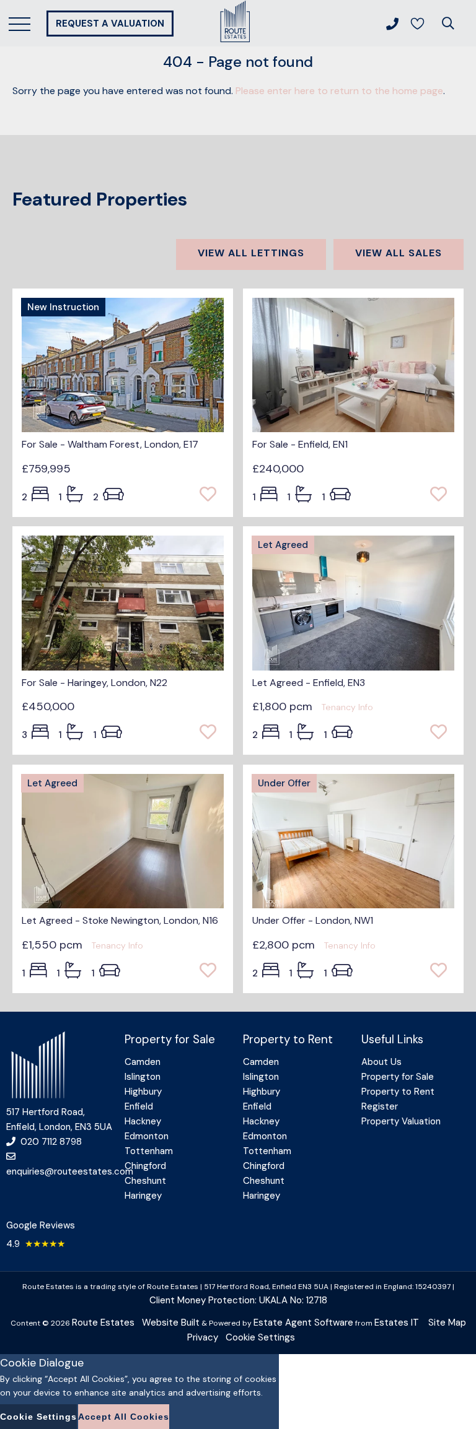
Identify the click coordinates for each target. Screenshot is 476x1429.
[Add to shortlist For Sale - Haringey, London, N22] (212, 732)
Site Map (447, 1322)
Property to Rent (397, 1091)
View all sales (398, 252)
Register (379, 1106)
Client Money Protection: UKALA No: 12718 (238, 1300)
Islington (143, 1077)
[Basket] (417, 23)
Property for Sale (397, 1077)
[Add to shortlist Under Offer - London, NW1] (442, 971)
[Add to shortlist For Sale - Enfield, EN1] (442, 495)
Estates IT (396, 1322)
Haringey (143, 1195)
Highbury (143, 1091)
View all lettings (251, 252)
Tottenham (149, 1151)
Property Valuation (401, 1121)
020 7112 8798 (51, 1142)
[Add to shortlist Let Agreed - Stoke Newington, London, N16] (212, 971)
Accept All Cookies (123, 1417)
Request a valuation (110, 23)
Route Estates (103, 1322)
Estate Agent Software (303, 1322)
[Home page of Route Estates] (235, 40)
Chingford (145, 1166)
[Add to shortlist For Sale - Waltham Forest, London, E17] (212, 495)
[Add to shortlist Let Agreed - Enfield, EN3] (442, 732)
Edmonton (147, 1136)
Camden (143, 1062)
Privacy (202, 1337)
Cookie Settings (260, 1337)
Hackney (143, 1121)
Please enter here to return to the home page (339, 90)
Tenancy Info (347, 707)
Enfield (139, 1106)
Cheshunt (145, 1181)
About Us (381, 1062)
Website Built (171, 1322)
